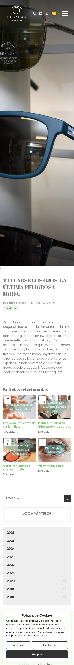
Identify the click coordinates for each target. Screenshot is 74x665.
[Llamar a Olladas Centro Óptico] (34, 13)
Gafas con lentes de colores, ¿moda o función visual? (16, 467)
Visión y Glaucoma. (51, 466)
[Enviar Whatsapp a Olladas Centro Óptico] (47, 13)
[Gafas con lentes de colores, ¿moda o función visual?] (19, 450)
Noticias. (11, 308)
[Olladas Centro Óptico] (16, 13)
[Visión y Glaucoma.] (54, 450)
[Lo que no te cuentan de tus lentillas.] (19, 407)
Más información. (38, 635)
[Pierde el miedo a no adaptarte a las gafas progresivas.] (54, 407)
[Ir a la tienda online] (40, 13)
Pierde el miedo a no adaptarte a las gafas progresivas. (53, 424)
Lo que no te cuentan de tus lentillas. (19, 424)
